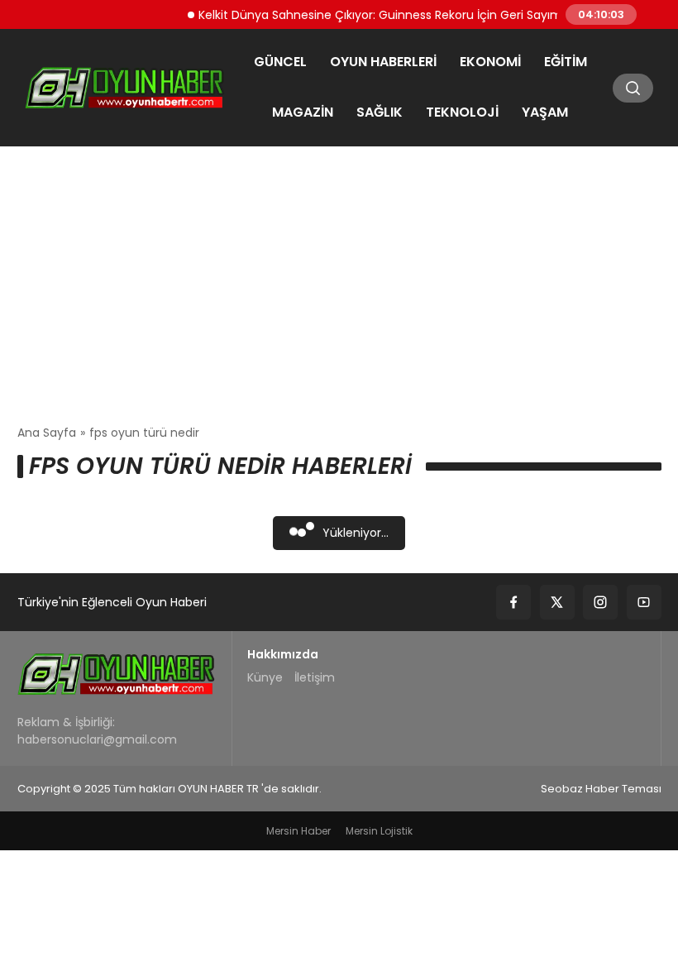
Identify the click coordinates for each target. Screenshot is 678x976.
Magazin (302, 112)
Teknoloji (462, 112)
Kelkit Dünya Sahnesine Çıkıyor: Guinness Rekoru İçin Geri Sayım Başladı (395, 14)
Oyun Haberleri (383, 61)
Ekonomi (490, 61)
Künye (265, 677)
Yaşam (545, 112)
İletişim (314, 677)
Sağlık (379, 112)
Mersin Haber (298, 831)
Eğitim (565, 61)
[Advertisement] (339, 285)
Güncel (280, 61)
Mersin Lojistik (379, 831)
